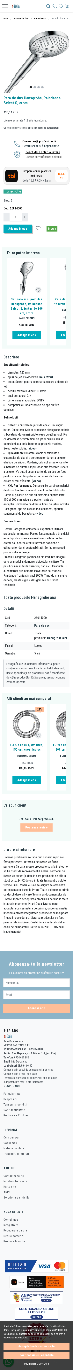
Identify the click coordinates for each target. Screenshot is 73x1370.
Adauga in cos (17, 229)
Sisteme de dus (21, 18)
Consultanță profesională (39, 141)
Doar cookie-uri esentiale (36, 1355)
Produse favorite (14, 1241)
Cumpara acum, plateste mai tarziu (36, 175)
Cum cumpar (11, 1137)
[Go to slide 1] (31, 87)
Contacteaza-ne (14, 1175)
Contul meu (11, 1219)
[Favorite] (61, 6)
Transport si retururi (16, 1153)
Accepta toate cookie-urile (36, 1346)
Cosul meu (10, 1142)
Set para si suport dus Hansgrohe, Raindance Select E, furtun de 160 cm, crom (27, 306)
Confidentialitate (14, 1110)
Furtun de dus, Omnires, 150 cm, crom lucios (26, 747)
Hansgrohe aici (57, 638)
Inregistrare (11, 1225)
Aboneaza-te (36, 1008)
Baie (6, 18)
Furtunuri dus (26, 756)
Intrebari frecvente (15, 1181)
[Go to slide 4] (42, 87)
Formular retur (13, 1093)
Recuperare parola (15, 1230)
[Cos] (67, 6)
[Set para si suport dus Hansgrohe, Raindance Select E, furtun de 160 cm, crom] (27, 278)
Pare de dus (40, 18)
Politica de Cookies (16, 1115)
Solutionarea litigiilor (17, 1197)
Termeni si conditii (15, 1104)
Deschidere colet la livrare (43, 152)
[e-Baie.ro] (16, 6)
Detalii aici (61, 176)
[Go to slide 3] (38, 87)
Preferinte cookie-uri (36, 1363)
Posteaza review (36, 827)
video (32, 448)
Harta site (10, 1186)
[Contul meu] (55, 6)
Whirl (49, 377)
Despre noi (10, 1099)
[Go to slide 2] (34, 87)
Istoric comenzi (14, 1235)
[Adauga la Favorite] (38, 290)
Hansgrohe (40, 597)
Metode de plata (14, 1148)
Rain (42, 377)
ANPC (7, 1192)
